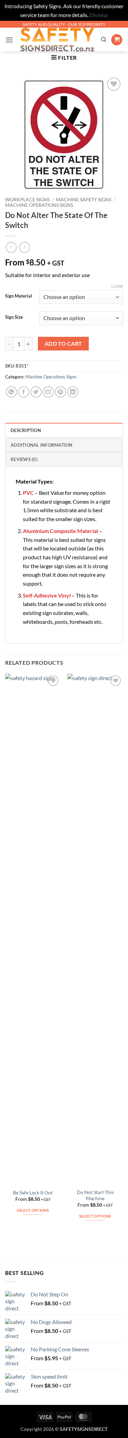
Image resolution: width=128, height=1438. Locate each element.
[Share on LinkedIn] (73, 392)
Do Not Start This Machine (95, 1195)
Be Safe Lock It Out (33, 1192)
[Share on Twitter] (36, 392)
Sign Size (14, 317)
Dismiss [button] (98, 15)
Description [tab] (26, 430)
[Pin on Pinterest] (60, 392)
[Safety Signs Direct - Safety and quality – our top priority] (57, 40)
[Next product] (11, 247)
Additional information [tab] (42, 445)
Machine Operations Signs (39, 205)
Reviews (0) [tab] (24, 459)
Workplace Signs (27, 199)
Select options (33, 1210)
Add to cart (63, 344)
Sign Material (18, 296)
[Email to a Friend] (48, 392)
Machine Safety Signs (83, 199)
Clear (117, 286)
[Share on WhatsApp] (11, 392)
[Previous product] (24, 247)
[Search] (103, 39)
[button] (9, 39)
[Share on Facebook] (23, 392)
